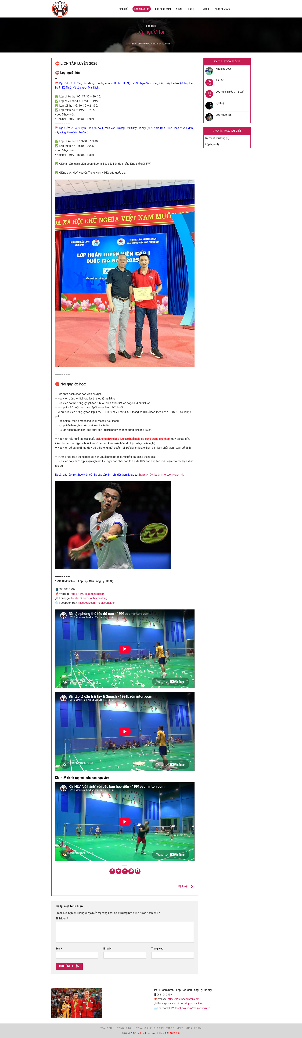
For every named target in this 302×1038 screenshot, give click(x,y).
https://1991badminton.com (88, 593)
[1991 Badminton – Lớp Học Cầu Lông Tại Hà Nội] (80, 8)
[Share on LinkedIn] (138, 871)
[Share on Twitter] (118, 871)
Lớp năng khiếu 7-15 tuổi (168, 8)
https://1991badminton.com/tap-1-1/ (162, 474)
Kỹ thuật (183, 886)
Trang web (157, 948)
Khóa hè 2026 (222, 8)
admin (166, 43)
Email (107, 948)
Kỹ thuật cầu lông (215, 138)
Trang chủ (122, 8)
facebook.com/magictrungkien (96, 602)
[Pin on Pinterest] (131, 871)
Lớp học (151, 26)
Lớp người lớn (141, 8)
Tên (59, 948)
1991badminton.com (143, 1033)
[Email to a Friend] (125, 871)
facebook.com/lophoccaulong (88, 598)
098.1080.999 (172, 1033)
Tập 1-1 (192, 8)
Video (206, 8)
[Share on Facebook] (112, 871)
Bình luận (62, 918)
